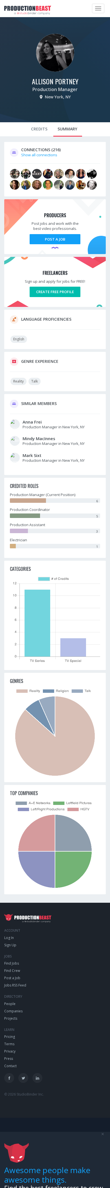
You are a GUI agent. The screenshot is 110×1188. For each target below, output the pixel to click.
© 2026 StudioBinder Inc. (24, 1094)
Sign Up (10, 945)
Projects (10, 1018)
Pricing (9, 1036)
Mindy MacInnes (39, 438)
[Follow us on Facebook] (9, 1078)
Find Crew (12, 970)
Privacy (10, 1051)
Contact (10, 1065)
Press (8, 1058)
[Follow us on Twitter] (23, 1078)
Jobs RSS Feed (15, 985)
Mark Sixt (32, 455)
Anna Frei (32, 422)
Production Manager (55, 89)
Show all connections (39, 154)
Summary (67, 129)
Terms (9, 1044)
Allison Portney (55, 81)
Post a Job (55, 239)
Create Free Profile (55, 291)
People (10, 1003)
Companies (13, 1011)
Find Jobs (11, 963)
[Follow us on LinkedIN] (37, 1078)
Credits (39, 129)
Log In (9, 937)
